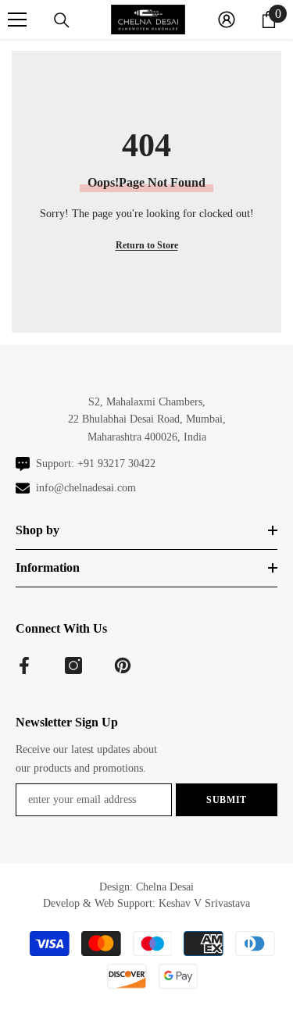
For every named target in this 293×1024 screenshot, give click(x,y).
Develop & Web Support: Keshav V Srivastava (146, 903)
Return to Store (147, 245)
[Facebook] (24, 665)
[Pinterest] (122, 665)
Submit (226, 799)
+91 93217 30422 (116, 463)
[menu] (17, 19)
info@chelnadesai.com (86, 488)
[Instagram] (73, 665)
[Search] (61, 20)
